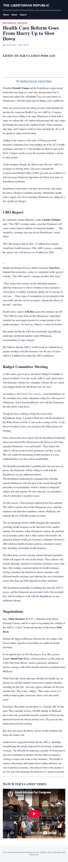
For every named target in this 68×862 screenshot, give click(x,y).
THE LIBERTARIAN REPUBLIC (26, 5)
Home (6, 15)
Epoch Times (45, 81)
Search (23, 15)
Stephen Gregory (28, 81)
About (14, 15)
